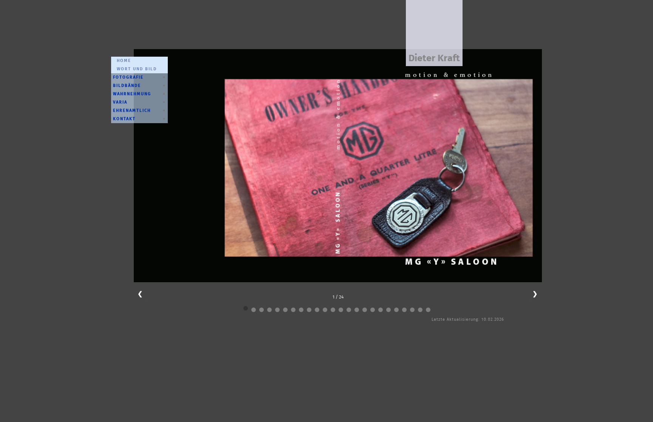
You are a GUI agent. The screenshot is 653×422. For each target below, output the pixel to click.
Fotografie (128, 77)
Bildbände (127, 85)
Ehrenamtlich (132, 110)
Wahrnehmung (132, 93)
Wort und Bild (135, 68)
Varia (120, 102)
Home (122, 60)
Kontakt (124, 118)
